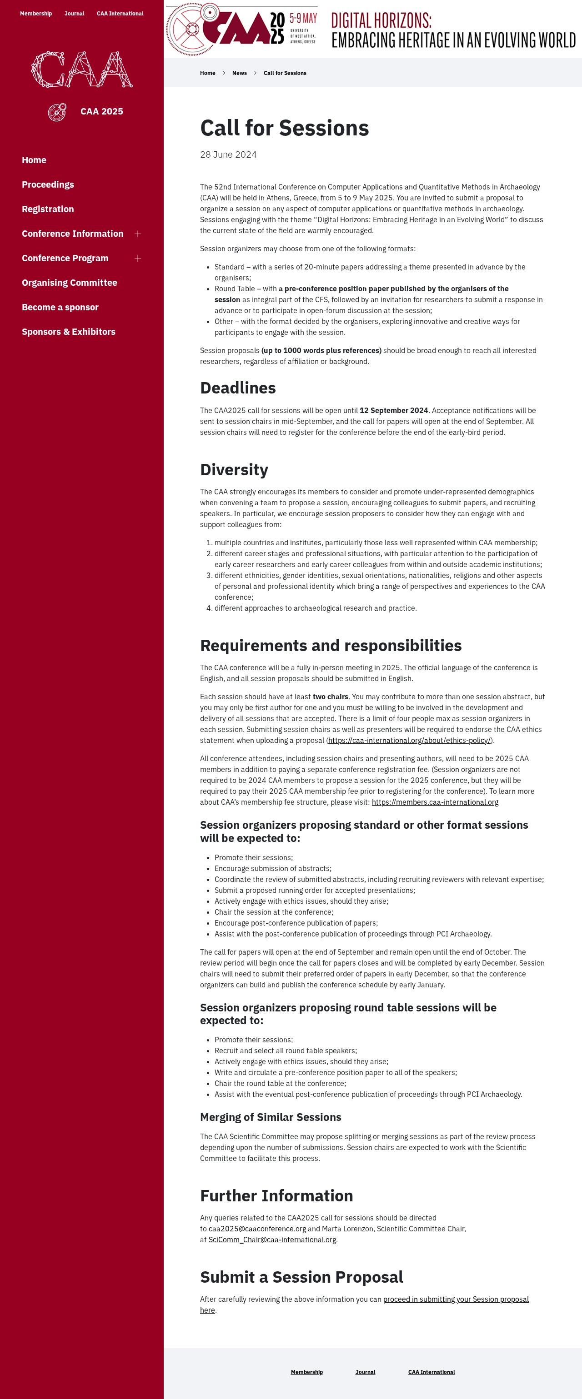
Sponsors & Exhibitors (68, 331)
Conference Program (65, 258)
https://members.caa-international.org (435, 802)
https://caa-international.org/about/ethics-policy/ (409, 740)
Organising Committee (69, 282)
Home (34, 160)
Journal (75, 13)
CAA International (120, 13)
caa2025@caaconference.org (257, 1228)
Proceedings (48, 184)
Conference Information (73, 233)
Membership (36, 13)
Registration (48, 209)
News (239, 73)
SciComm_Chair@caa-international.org (272, 1239)
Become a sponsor (60, 307)
